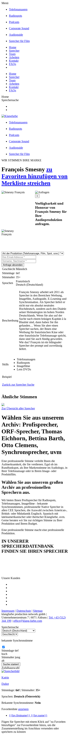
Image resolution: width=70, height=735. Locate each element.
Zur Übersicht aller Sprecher (18, 408)
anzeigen (23, 709)
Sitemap (38, 610)
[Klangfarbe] (9, 116)
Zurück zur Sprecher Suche (18, 384)
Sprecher (14, 50)
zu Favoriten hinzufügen (29, 173)
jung (17, 657)
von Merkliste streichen (34, 179)
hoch (4, 653)
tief (16, 650)
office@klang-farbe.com (27, 620)
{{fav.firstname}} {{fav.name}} (28, 715)
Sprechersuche (10, 100)
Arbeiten (14, 57)
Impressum (7, 610)
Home (12, 47)
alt (2, 660)
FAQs (12, 64)
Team (12, 54)
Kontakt (13, 60)
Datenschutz (23, 610)
